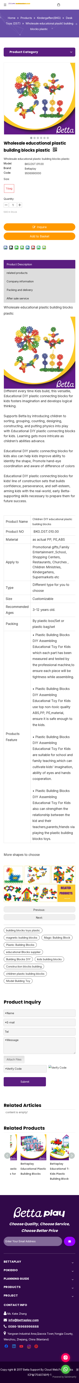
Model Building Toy (18, 981)
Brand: (7, 168)
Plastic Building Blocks (20, 945)
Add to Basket (39, 236)
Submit (25, 1081)
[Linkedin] (14, 1346)
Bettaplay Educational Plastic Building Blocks (24, 1169)
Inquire (42, 227)
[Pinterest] (37, 1346)
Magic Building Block (57, 937)
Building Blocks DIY (18, 959)
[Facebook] (7, 1346)
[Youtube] (22, 1346)
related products (17, 273)
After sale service (18, 298)
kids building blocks (49, 959)
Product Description (19, 264)
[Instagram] (29, 1346)
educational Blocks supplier (23, 952)
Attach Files (14, 1059)
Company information (20, 281)
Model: (8, 163)
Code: (7, 172)
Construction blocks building (24, 966)
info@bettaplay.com (23, 1320)
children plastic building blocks (25, 973)
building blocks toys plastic (23, 930)
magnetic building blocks (21, 937)
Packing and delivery (20, 290)
